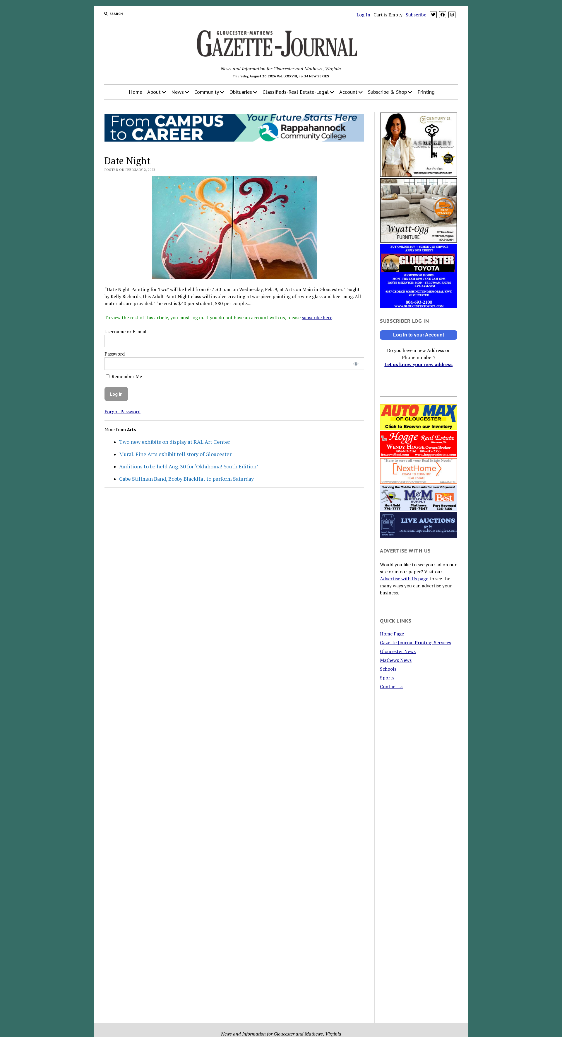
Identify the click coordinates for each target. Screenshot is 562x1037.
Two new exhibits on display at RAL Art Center (174, 441)
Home (135, 92)
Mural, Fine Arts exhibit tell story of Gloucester (175, 454)
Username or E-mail (125, 331)
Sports (387, 677)
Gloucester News (398, 651)
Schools (388, 669)
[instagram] (451, 14)
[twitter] (433, 14)
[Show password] (355, 363)
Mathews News (396, 660)
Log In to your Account (418, 334)
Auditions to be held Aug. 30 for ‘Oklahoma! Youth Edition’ (188, 466)
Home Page (392, 633)
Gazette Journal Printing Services (415, 642)
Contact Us (391, 686)
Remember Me (126, 376)
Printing (426, 92)
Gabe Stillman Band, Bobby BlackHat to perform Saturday (186, 478)
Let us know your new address (418, 364)
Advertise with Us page (404, 578)
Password (114, 354)
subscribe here (317, 317)
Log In (363, 14)
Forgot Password (122, 411)
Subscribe (416, 14)
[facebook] (442, 14)
